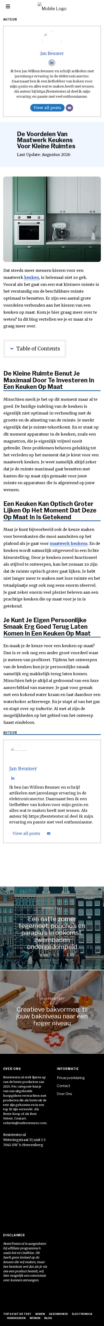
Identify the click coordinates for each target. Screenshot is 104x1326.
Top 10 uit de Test (17, 1314)
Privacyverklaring (71, 1078)
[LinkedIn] (51, 62)
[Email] (69, 107)
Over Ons (64, 1094)
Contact (63, 1086)
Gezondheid (58, 1314)
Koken (40, 1314)
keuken (31, 277)
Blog (48, 1318)
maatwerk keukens (69, 543)
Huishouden (16, 1318)
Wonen (35, 1318)
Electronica (82, 1314)
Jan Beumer (52, 53)
